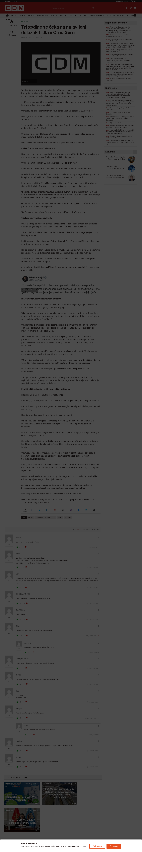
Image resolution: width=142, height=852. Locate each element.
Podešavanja (97, 846)
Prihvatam (114, 846)
